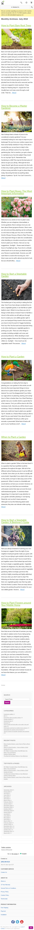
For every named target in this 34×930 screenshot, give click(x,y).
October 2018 (7, 809)
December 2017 (8, 826)
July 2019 (6, 793)
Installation (4, 914)
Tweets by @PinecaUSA (6, 849)
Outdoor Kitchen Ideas (10, 754)
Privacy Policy (5, 891)
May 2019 (6, 797)
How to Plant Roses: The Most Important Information (16, 192)
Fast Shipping (4, 907)
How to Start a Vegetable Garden (14, 275)
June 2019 (6, 795)
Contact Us (4, 872)
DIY (5, 716)
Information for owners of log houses (13, 729)
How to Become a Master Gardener (14, 107)
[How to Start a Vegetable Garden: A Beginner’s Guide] (16, 546)
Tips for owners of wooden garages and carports (16, 731)
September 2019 (8, 790)
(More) (14, 93)
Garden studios (8, 719)
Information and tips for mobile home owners (15, 728)
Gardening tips (8, 721)
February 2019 (8, 802)
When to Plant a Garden (13, 437)
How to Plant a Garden (12, 356)
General (6, 722)
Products (15, 7)
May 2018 (6, 817)
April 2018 (6, 819)
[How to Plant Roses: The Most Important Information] (16, 217)
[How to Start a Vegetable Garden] (16, 300)
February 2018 (8, 822)
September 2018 (8, 810)
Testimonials (4, 898)
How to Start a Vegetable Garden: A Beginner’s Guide (15, 521)
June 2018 (6, 815)
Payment (3, 911)
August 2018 (7, 812)
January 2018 (7, 824)
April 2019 (6, 798)
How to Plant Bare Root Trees (16, 25)
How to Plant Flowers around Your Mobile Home (16, 603)
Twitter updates (6, 847)
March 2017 (7, 833)
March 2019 (7, 800)
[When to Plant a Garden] (16, 460)
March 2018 (7, 821)
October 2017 (7, 829)
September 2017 (8, 831)
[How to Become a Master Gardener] (16, 131)
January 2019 (7, 803)
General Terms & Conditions (8, 888)
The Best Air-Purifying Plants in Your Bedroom (16, 756)
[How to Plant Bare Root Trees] (16, 49)
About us (3, 881)
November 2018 (8, 807)
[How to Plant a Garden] (16, 380)
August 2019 (7, 791)
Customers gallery (9, 714)
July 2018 (6, 814)
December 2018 (8, 805)
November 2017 (8, 827)
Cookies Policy (5, 895)
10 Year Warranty (5, 884)
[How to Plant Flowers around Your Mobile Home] (16, 628)
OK (31, 927)
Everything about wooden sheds (12, 717)
